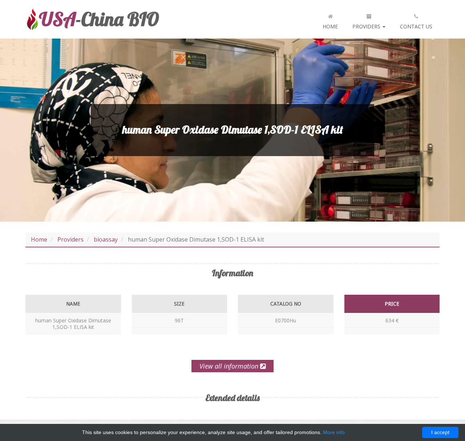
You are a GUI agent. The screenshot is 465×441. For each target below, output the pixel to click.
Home (330, 26)
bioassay (106, 239)
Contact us (416, 26)
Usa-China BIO (92, 19)
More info (334, 432)
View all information (229, 366)
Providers (367, 26)
